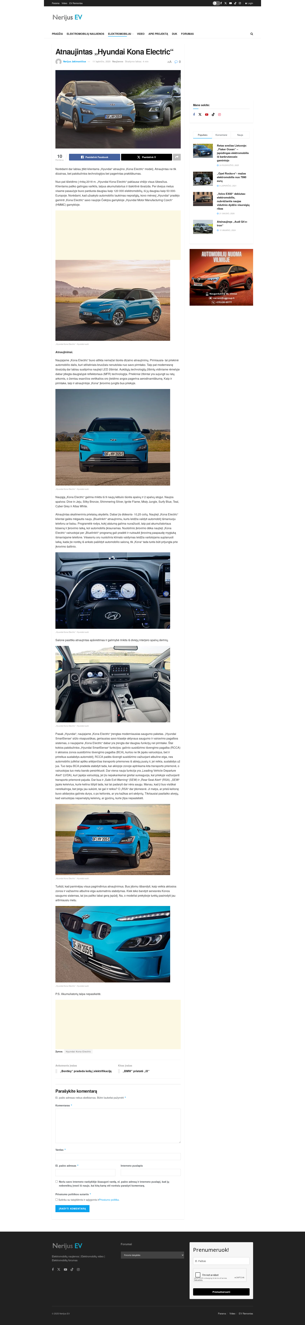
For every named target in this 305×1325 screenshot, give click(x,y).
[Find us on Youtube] (230, 3)
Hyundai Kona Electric (78, 1051)
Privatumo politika (109, 1199)
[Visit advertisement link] (221, 277)
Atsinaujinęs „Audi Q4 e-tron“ (232, 223)
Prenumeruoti (221, 1292)
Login (250, 3)
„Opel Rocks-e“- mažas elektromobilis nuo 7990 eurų (231, 177)
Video (64, 3)
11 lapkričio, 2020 (101, 61)
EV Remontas (76, 3)
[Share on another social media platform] (177, 157)
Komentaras (63, 1105)
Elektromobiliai (119, 33)
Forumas (187, 33)
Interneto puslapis (132, 1165)
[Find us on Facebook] (221, 3)
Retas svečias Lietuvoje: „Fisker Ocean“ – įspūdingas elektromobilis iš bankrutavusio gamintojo (233, 153)
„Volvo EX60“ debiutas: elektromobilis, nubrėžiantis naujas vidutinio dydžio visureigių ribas (233, 201)
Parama (55, 3)
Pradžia (57, 33)
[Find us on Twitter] (225, 3)
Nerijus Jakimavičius (74, 61)
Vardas (60, 1149)
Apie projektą (158, 33)
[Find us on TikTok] (235, 3)
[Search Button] (251, 33)
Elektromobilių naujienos (85, 33)
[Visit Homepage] (67, 18)
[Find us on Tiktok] (213, 114)
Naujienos (117, 61)
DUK (174, 33)
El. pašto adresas (67, 1165)
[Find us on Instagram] (240, 3)
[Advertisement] (189, 17)
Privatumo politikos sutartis (73, 1194)
